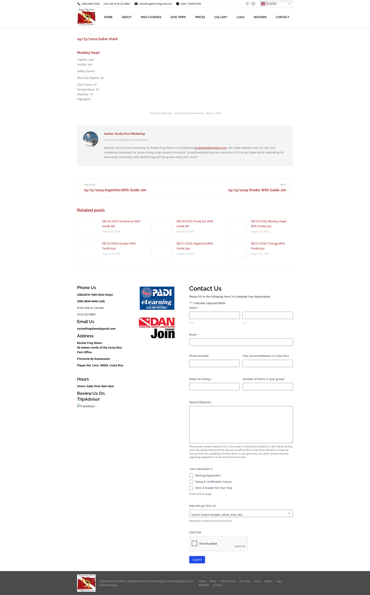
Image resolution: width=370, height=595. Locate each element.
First (191, 322)
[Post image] (87, 227)
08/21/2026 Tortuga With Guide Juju (268, 245)
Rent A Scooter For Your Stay (213, 488)
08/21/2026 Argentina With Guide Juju (195, 245)
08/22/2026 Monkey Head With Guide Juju (268, 223)
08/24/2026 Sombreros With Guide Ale (121, 223)
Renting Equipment (207, 475)
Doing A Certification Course (213, 481)
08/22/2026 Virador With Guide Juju (119, 245)
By (189, 113)
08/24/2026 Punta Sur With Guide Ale (195, 223)
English (271, 3)
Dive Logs (166, 113)
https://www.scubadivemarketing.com (126, 139)
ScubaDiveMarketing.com (210, 148)
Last (244, 322)
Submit (197, 559)
